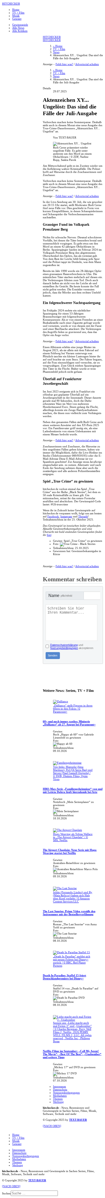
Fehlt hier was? (64, 64)
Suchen (6, 1193)
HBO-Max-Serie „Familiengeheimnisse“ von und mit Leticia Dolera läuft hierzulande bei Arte (72, 790)
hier (49, 534)
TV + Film (18, 12)
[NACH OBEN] (52, 1125)
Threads (83, 516)
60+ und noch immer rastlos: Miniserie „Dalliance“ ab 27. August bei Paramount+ (69, 723)
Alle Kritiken (20, 30)
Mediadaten (60, 1095)
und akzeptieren (71, 646)
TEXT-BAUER (78, 1119)
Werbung (58, 1101)
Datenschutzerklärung (64, 644)
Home (15, 9)
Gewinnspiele (20, 24)
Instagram (66, 516)
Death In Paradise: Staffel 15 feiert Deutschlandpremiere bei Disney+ (64, 977)
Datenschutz (60, 1089)
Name (60, 595)
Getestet (16, 18)
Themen (58, 1098)
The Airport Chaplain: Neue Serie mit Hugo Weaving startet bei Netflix (70, 851)
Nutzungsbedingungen (64, 648)
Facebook (53, 516)
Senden (52, 655)
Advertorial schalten (87, 64)
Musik (16, 15)
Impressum (59, 1086)
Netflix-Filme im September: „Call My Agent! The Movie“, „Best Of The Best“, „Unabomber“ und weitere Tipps (72, 1054)
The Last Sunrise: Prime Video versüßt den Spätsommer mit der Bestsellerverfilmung (69, 913)
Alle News (18, 27)
